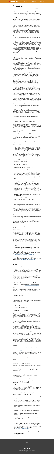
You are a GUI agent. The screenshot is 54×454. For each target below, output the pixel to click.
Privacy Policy (27, 451)
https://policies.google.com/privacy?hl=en (20, 262)
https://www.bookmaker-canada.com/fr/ (20, 11)
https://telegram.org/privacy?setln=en (18, 393)
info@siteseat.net (17, 436)
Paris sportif (42, 1)
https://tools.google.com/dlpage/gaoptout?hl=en (28, 259)
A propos (27, 444)
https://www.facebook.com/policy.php (24, 355)
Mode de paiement (35, 1)
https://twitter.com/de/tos (22, 367)
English (27, 442)
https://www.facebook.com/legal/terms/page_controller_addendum (26, 350)
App (29, 1)
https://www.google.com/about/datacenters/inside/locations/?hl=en (24, 254)
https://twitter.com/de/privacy (17, 368)
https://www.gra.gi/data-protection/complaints (22, 428)
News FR (25, 1)
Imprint (25, 451)
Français (27, 443)
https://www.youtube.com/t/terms (24, 380)
